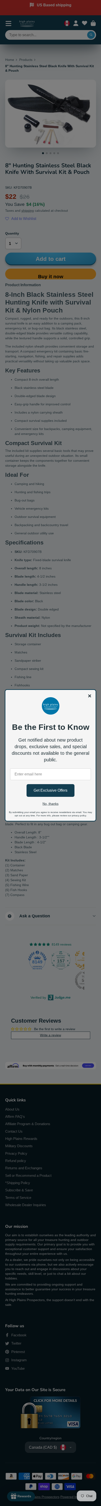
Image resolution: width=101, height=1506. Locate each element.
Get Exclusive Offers (50, 790)
